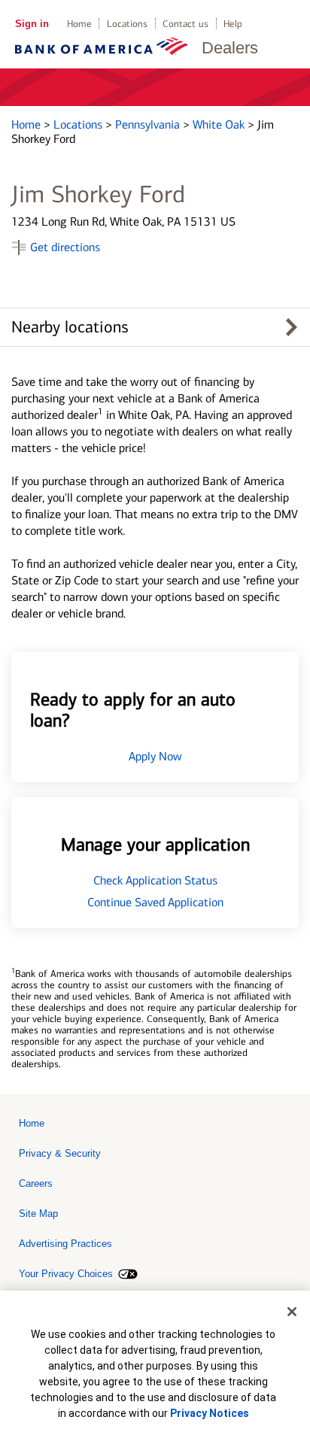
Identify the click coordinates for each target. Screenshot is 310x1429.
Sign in (32, 23)
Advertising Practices (65, 1243)
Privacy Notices (209, 1413)
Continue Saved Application (155, 902)
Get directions (65, 247)
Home (79, 23)
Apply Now (155, 756)
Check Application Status (155, 880)
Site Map (38, 1213)
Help (232, 23)
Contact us (185, 23)
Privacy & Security (60, 1153)
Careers (36, 1183)
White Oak (220, 124)
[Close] (291, 1311)
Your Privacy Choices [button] (66, 1273)
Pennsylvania (149, 124)
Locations (127, 23)
